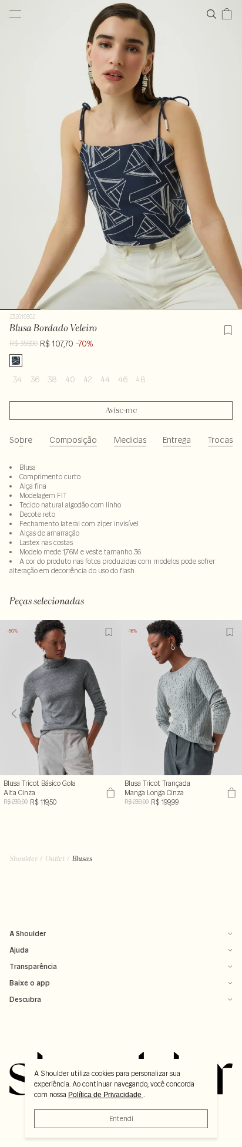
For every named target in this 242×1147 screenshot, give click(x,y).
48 (141, 379)
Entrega (177, 440)
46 (122, 379)
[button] (228, 713)
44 (105, 379)
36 (35, 379)
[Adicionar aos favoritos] (228, 328)
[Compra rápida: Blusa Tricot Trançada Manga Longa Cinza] (229, 793)
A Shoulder (27, 933)
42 (87, 379)
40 (70, 379)
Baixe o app (29, 982)
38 (52, 379)
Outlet (55, 858)
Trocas (220, 440)
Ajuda (19, 950)
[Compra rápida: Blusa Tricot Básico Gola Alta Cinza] (108, 793)
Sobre (20, 440)
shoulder (23, 858)
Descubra (25, 999)
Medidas (130, 440)
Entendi (121, 1118)
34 (17, 379)
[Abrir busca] (214, 14)
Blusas (82, 858)
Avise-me (121, 410)
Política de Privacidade (105, 1095)
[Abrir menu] (15, 14)
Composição (73, 440)
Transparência (33, 966)
